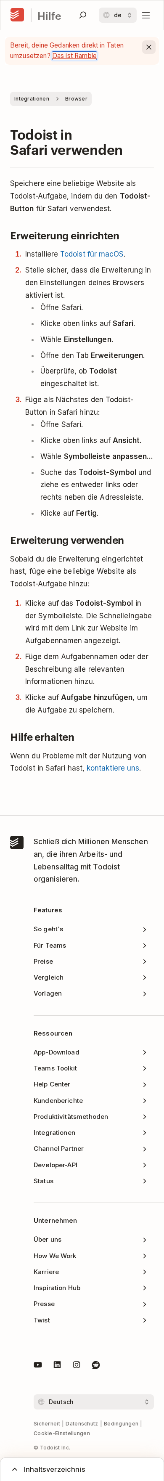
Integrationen (31, 98)
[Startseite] (17, 15)
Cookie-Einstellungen (62, 1433)
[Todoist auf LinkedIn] (57, 1366)
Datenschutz (82, 1423)
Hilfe (49, 15)
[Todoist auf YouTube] (38, 1366)
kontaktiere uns (113, 768)
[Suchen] (82, 15)
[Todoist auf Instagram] (76, 1366)
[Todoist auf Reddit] (96, 1366)
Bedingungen (121, 1423)
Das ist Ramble (74, 56)
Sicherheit (47, 1423)
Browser (76, 98)
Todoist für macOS (92, 254)
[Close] (149, 47)
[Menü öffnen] (145, 15)
